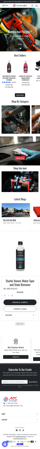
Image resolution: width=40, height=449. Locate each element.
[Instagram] (20, 430)
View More (20, 95)
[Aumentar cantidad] (12, 295)
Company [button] (4, 420)
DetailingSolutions (20, 436)
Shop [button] (3, 414)
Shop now (20, 158)
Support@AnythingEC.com (14, 405)
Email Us (16, 357)
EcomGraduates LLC (20, 438)
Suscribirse (33, 382)
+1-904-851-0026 (12, 403)
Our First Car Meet (9, 219)
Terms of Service (27, 385)
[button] (5, 5)
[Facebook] (16, 430)
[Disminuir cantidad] (4, 295)
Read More (20, 324)
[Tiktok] (23, 430)
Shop (20, 42)
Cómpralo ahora (20, 309)
